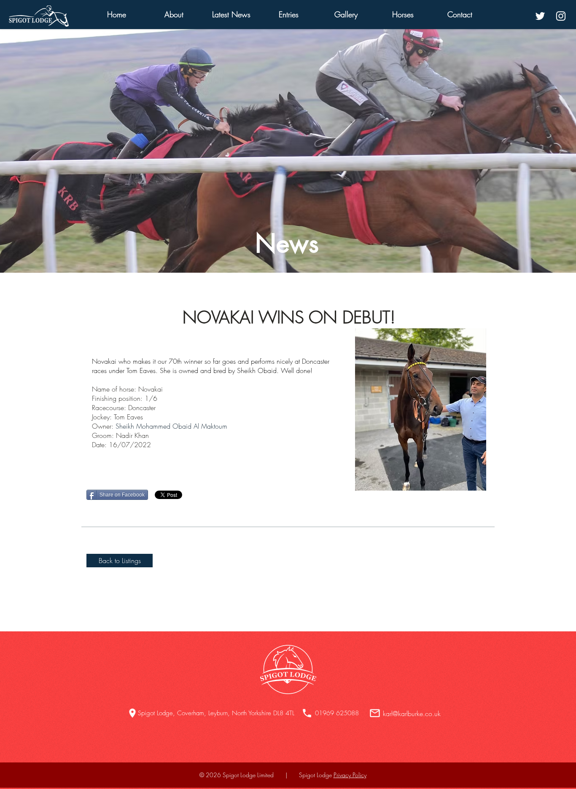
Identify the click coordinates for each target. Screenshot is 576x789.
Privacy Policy (350, 775)
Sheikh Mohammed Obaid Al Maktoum (171, 426)
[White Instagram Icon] (560, 16)
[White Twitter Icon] (540, 16)
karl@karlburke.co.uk (412, 713)
